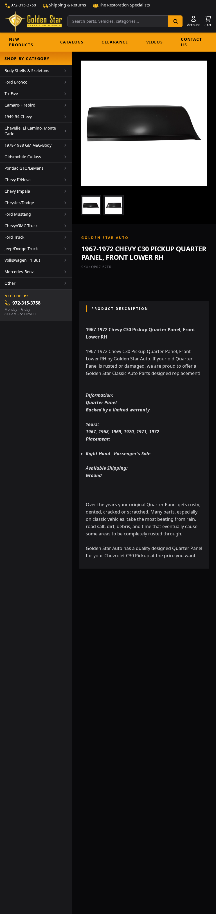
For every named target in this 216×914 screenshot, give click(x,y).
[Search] (175, 21)
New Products (21, 41)
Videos (154, 42)
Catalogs (72, 42)
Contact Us (191, 41)
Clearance (115, 42)
